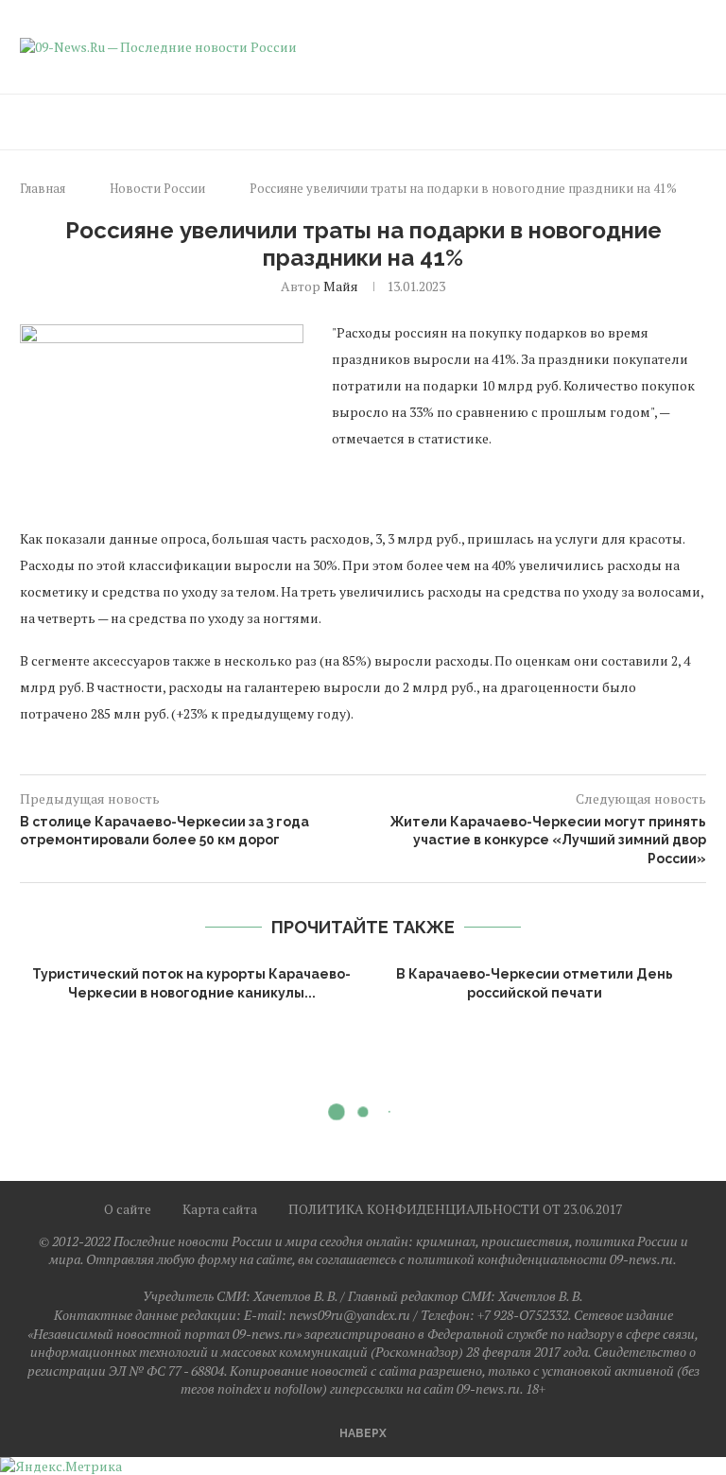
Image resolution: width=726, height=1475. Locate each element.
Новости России (157, 188)
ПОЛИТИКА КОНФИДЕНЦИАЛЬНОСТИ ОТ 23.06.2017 (455, 1209)
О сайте (127, 1209)
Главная (42, 188)
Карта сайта (219, 1209)
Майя (340, 286)
